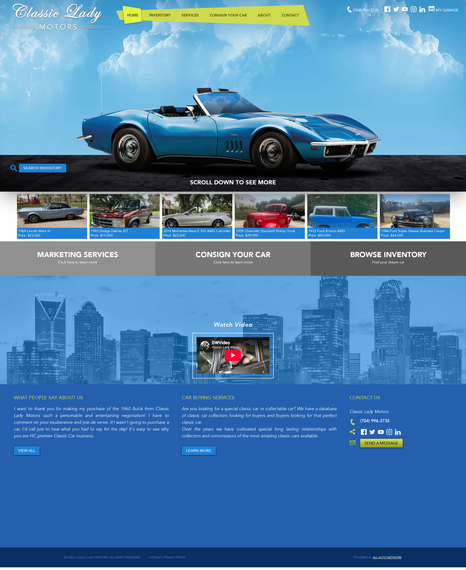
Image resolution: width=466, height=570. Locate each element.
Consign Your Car (228, 15)
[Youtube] (405, 11)
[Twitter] (396, 11)
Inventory (160, 15)
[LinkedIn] (422, 11)
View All (26, 450)
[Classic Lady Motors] (58, 30)
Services (190, 15)
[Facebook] (387, 11)
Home (132, 15)
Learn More (198, 450)
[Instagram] (414, 11)
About (264, 15)
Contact (290, 15)
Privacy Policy (175, 557)
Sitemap (155, 557)
